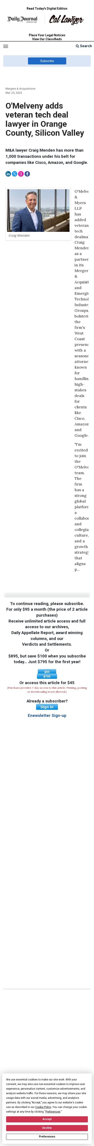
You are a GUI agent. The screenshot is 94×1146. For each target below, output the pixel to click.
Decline (47, 1127)
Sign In (47, 706)
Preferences (47, 1136)
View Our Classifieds (47, 39)
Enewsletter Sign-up (47, 715)
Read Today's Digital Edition (47, 8)
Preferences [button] (52, 1111)
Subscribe (47, 61)
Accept (47, 1119)
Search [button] (85, 46)
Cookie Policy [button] (43, 1107)
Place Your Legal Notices (47, 35)
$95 (47, 671)
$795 (47, 676)
